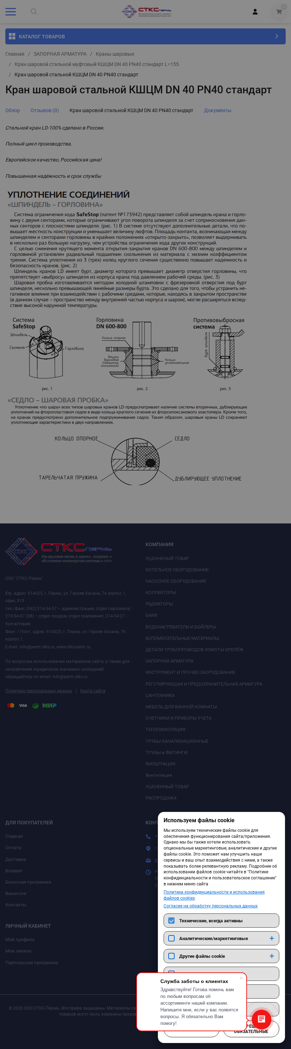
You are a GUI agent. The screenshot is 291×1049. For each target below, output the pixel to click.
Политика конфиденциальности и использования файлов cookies (214, 895)
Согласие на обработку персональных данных (211, 906)
